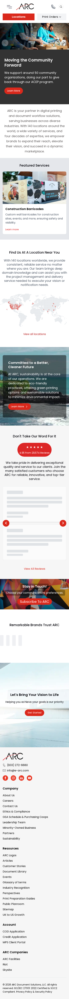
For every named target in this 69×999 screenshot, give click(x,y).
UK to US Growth (13, 914)
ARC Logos (9, 855)
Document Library (14, 871)
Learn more (12, 229)
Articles (8, 860)
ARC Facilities (11, 958)
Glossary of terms (14, 882)
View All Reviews (34, 568)
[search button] (61, 6)
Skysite (7, 969)
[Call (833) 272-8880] (53, 6)
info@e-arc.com (18, 770)
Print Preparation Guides (19, 898)
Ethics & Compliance (16, 811)
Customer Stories (14, 866)
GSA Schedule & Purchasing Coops (25, 816)
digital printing (51, 110)
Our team (36, 268)
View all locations (34, 334)
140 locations (37, 125)
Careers (8, 800)
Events (7, 876)
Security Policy (43, 991)
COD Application (14, 931)
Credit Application (15, 936)
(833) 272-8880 (17, 765)
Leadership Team (14, 822)
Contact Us (10, 806)
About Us (9, 795)
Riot (5, 964)
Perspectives (11, 893)
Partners (8, 833)
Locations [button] (18, 17)
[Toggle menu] (9, 7)
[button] (5, 197)
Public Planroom (13, 903)
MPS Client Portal (14, 942)
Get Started (34, 712)
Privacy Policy (24, 991)
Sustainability (11, 838)
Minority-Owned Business (19, 827)
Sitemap (8, 909)
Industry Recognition (16, 887)
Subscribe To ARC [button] (36, 601)
